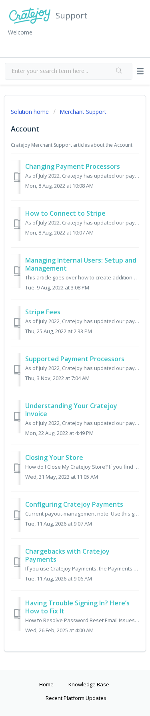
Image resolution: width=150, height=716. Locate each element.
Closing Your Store (54, 457)
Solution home (30, 111)
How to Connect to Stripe (65, 213)
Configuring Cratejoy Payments (74, 504)
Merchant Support (83, 111)
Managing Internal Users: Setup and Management (80, 264)
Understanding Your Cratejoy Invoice (71, 409)
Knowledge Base (88, 684)
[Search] (119, 71)
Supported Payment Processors (74, 358)
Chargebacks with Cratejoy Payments (67, 555)
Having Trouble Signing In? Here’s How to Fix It (77, 607)
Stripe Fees (42, 311)
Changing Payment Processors (72, 166)
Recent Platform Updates (76, 698)
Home (46, 684)
